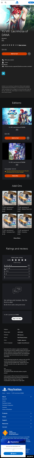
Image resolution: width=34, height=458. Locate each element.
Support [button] (4, 420)
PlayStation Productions (7, 405)
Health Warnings (7, 370)
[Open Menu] (2, 2)
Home (3, 393)
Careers (4, 401)
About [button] (4, 396)
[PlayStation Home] (17, 2)
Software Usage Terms (28, 450)
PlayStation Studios (6, 403)
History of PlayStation (7, 409)
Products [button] (4, 413)
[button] (17, 319)
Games (8, 393)
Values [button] (4, 416)
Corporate (4, 407)
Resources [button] (5, 423)
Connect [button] (4, 427)
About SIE (4, 399)
